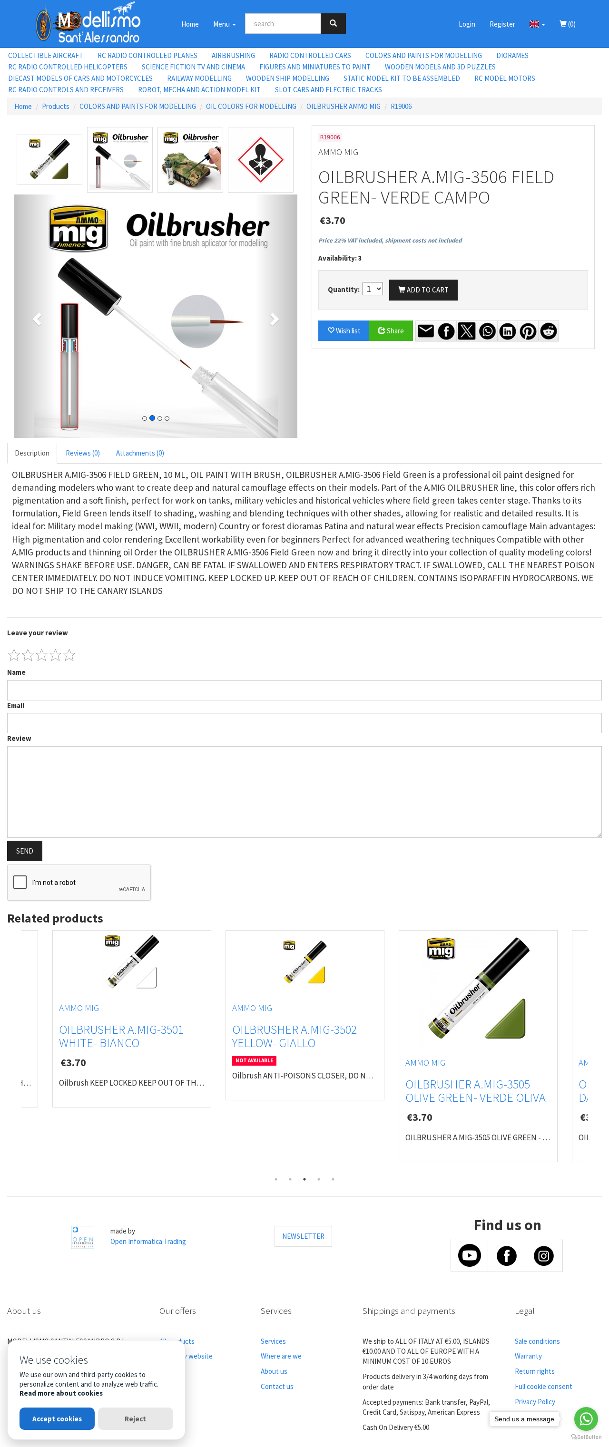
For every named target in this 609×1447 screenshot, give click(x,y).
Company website (186, 1355)
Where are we (281, 1355)
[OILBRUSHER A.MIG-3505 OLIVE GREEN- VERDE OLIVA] (478, 990)
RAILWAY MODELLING (199, 78)
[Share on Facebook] (446, 330)
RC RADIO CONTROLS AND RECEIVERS (66, 89)
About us (274, 1371)
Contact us (277, 1386)
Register (502, 24)
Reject (135, 1418)
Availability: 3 (340, 257)
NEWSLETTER (303, 1236)
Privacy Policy (535, 1401)
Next (594, 1051)
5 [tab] (333, 1179)
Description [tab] (32, 452)
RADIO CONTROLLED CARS (310, 55)
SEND (24, 850)
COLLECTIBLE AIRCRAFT (45, 55)
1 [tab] (276, 1179)
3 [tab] (304, 1179)
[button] (537, 24)
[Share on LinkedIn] (507, 330)
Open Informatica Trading (148, 1241)
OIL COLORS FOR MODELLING (251, 106)
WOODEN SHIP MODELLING (287, 78)
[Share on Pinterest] (528, 330)
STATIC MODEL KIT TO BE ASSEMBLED (402, 78)
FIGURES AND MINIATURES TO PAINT (315, 66)
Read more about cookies (61, 1393)
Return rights (535, 1371)
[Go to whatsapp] (586, 1419)
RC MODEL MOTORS (504, 78)
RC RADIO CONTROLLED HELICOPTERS (68, 66)
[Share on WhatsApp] (487, 330)
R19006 (401, 106)
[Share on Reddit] (548, 330)
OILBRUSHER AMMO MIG (343, 106)
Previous (14, 1051)
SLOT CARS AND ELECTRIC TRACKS (328, 89)
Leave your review (37, 632)
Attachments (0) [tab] (140, 452)
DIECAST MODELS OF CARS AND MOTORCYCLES (80, 78)
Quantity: (344, 289)
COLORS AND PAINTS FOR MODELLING (423, 55)
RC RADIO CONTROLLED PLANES (147, 55)
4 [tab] (319, 1179)
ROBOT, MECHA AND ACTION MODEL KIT (199, 89)
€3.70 (332, 220)
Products (55, 106)
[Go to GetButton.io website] (586, 1437)
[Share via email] (425, 330)
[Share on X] (466, 330)
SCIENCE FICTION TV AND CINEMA (193, 66)
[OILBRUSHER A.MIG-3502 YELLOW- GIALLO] (305, 962)
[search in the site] (333, 23)
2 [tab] (290, 1179)
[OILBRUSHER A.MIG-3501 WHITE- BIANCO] (132, 962)
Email (15, 705)
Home (190, 24)
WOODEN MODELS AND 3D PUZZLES (440, 66)
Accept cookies (57, 1418)
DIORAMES (512, 55)
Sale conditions (537, 1341)
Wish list (347, 330)
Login (467, 24)
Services (273, 1341)
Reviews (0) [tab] (83, 452)
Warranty (528, 1355)
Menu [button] (222, 24)
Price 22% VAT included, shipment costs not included (390, 240)
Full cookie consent (543, 1386)
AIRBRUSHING (233, 55)
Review (19, 738)
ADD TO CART (427, 289)
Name (16, 672)
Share (394, 330)
